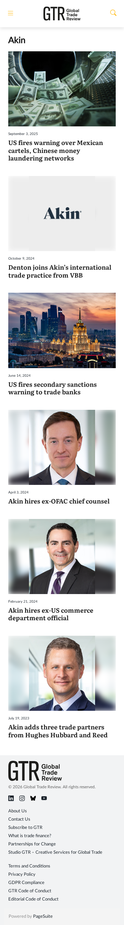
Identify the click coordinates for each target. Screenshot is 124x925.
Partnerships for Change (32, 844)
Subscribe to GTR (25, 827)
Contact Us (19, 819)
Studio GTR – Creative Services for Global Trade (55, 852)
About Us (17, 811)
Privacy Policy (21, 874)
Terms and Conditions (29, 866)
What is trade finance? (29, 836)
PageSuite (43, 916)
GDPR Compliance (26, 883)
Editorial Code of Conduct (33, 899)
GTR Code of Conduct (29, 891)
